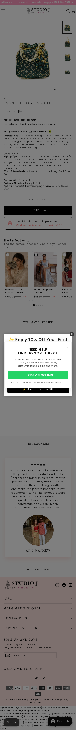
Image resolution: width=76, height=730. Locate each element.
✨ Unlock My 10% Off (37, 389)
